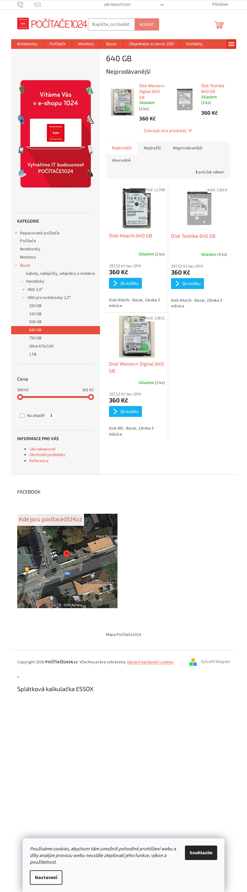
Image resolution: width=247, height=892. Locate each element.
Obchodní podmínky (47, 455)
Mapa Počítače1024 (123, 635)
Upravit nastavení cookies (150, 662)
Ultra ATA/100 (41, 346)
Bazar (25, 265)
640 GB (35, 330)
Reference (38, 461)
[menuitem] (27, 44)
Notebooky (30, 249)
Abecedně (121, 160)
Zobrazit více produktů (165, 130)
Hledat (146, 24)
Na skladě (39, 416)
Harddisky (35, 281)
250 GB (35, 306)
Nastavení (46, 877)
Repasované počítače (40, 233)
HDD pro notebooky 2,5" (49, 298)
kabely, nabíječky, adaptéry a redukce (60, 274)
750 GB (35, 338)
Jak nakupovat (117, 5)
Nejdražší (152, 148)
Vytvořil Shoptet (215, 662)
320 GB (35, 314)
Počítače (28, 241)
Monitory (28, 257)
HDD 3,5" (35, 290)
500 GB (35, 322)
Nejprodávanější (187, 148)
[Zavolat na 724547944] (26, 4)
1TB (32, 354)
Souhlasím (201, 852)
